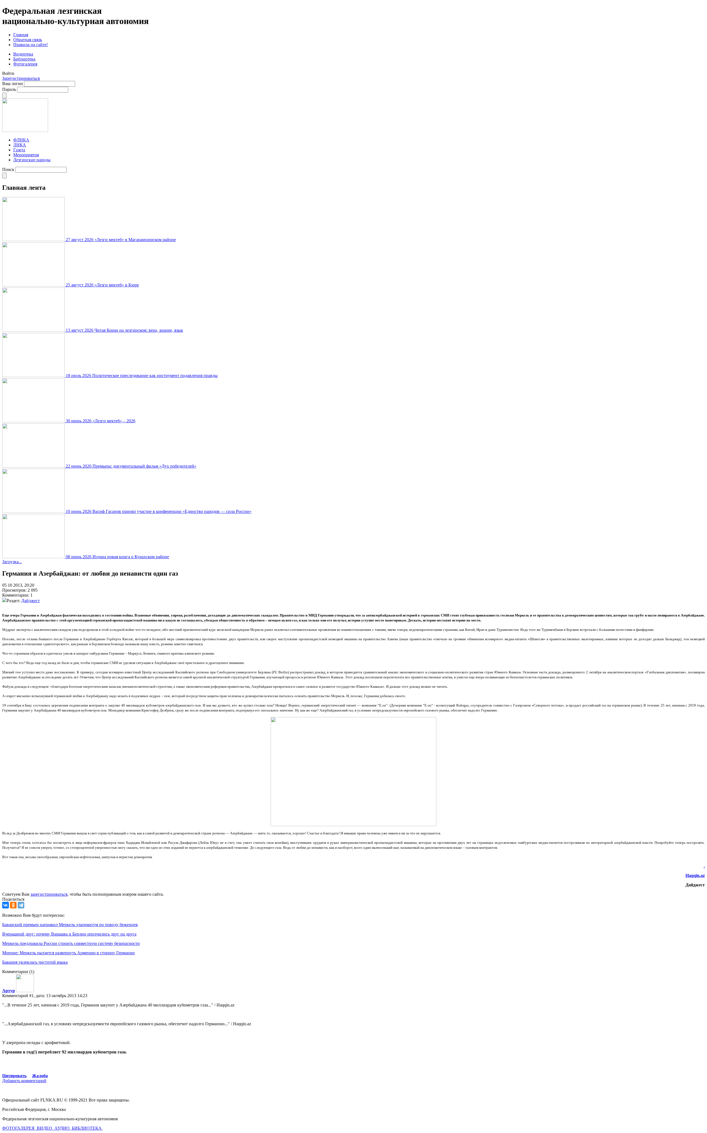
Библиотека (24, 59)
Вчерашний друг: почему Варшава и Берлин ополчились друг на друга (69, 934)
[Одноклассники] (13, 905)
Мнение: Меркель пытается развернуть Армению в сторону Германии (68, 952)
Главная (20, 34)
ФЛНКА (21, 140)
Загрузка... (12, 561)
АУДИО (62, 1128)
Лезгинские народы (32, 159)
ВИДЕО (45, 1128)
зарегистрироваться (48, 894)
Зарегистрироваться (21, 78)
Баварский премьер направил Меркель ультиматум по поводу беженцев (70, 924)
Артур (8, 990)
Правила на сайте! (30, 44)
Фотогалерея (25, 64)
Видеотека (23, 54)
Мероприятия (26, 154)
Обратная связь (27, 39)
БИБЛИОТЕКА (87, 1128)
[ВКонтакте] (5, 905)
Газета (19, 149)
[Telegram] (21, 905)
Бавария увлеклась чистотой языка (35, 962)
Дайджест (30, 600)
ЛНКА (19, 145)
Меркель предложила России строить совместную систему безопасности (71, 943)
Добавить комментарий (24, 1080)
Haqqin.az (695, 875)
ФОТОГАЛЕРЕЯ (19, 1128)
